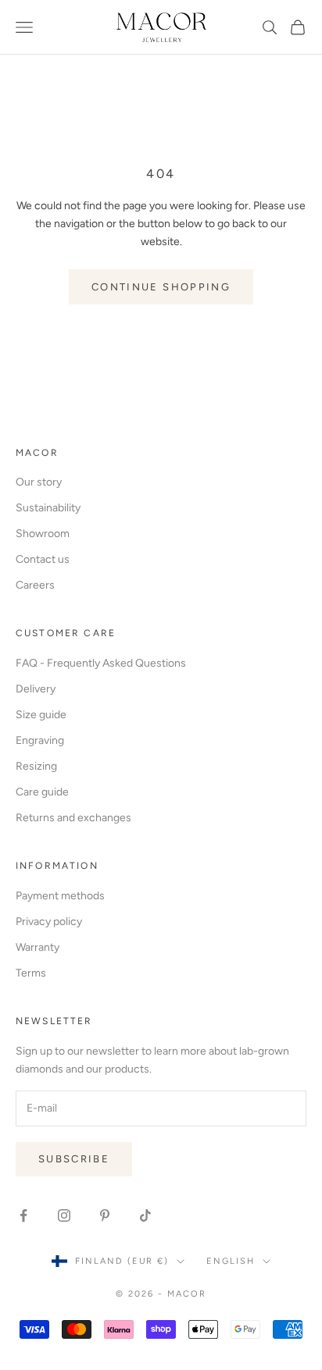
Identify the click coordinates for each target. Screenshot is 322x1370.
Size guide (41, 714)
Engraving (40, 740)
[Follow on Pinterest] (105, 1215)
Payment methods (60, 895)
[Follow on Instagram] (64, 1215)
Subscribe (73, 1159)
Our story (39, 482)
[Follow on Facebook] (23, 1215)
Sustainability (48, 507)
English (230, 1261)
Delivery (35, 689)
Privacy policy (49, 921)
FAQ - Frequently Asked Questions (101, 663)
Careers (35, 585)
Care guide (42, 792)
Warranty (37, 947)
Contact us (43, 559)
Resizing (36, 766)
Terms (31, 973)
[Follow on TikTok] (145, 1215)
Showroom (43, 533)
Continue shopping (161, 287)
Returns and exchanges (73, 817)
